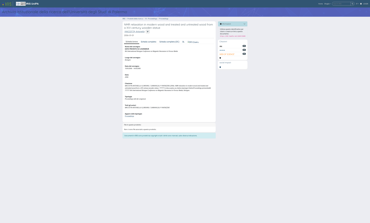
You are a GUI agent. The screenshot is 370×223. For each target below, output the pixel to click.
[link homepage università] (27, 3)
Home (320, 4)
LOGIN (365, 4)
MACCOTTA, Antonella (134, 31)
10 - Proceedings (151, 19)
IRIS (124, 19)
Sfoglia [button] (326, 4)
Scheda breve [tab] (132, 41)
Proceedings (163, 19)
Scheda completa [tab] (148, 41)
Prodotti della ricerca (135, 19)
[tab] (183, 42)
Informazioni (226, 24)
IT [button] (356, 4)
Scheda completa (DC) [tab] (169, 41)
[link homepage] (7, 3)
